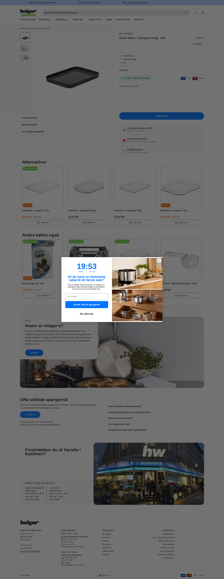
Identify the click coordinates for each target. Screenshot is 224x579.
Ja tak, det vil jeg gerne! (87, 304)
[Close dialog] (159, 260)
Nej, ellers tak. (87, 314)
